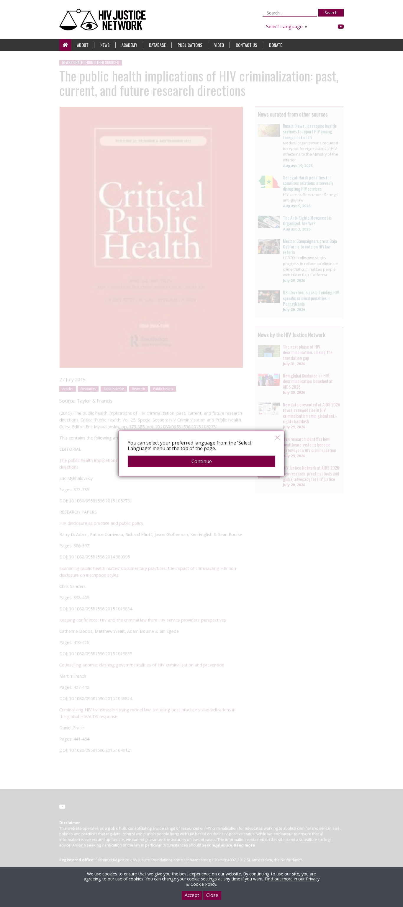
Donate (275, 45)
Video (219, 45)
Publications (190, 45)
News (105, 45)
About (83, 45)
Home (65, 45)
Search (331, 12)
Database (157, 45)
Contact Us (246, 45)
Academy (129, 45)
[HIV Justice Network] (104, 19)
